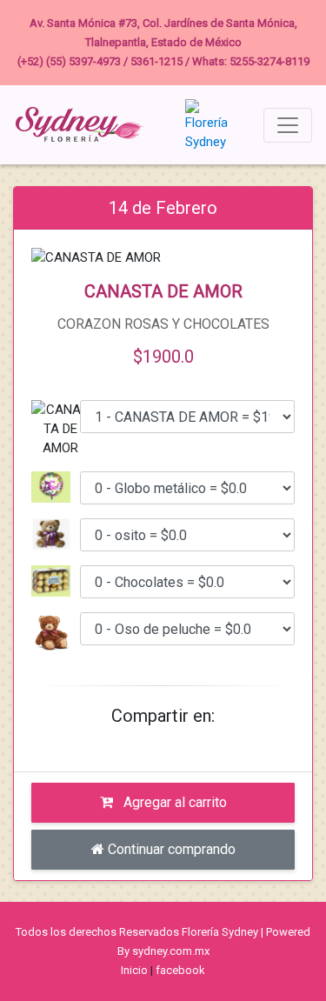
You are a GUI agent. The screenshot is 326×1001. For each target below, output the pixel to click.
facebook (180, 970)
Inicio (134, 970)
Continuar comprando (170, 849)
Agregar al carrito (173, 802)
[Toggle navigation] (287, 125)
